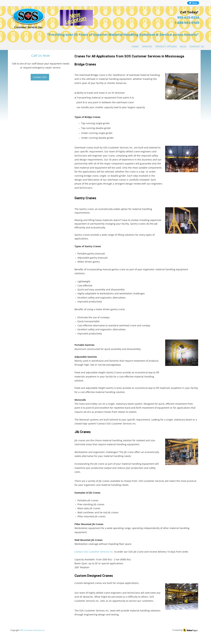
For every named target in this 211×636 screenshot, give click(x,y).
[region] (71, 27)
